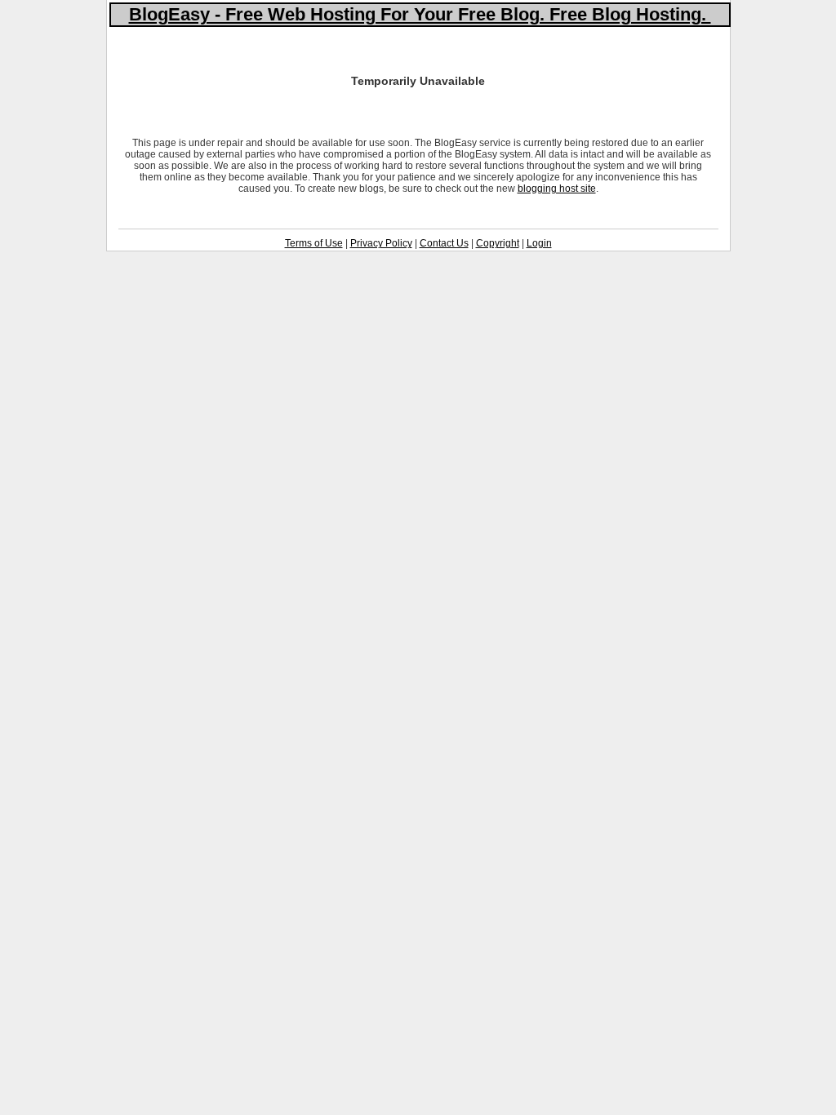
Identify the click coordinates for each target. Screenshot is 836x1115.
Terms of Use (314, 243)
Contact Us (444, 243)
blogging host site (557, 188)
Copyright (497, 243)
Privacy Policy (381, 243)
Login (539, 243)
